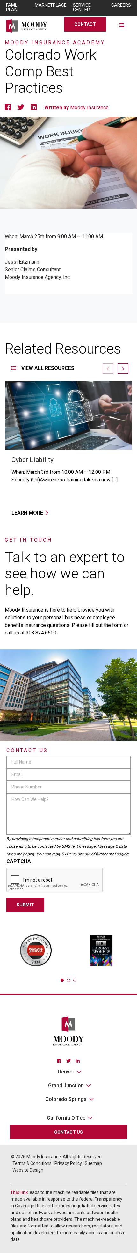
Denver (66, 1072)
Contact (85, 24)
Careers (121, 5)
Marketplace (51, 5)
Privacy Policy (68, 1163)
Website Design (27, 1170)
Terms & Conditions (32, 1163)
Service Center (82, 7)
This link (19, 1192)
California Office (66, 1118)
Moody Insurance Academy (55, 43)
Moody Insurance (89, 108)
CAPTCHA (18, 861)
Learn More (27, 513)
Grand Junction (66, 1085)
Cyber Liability (32, 460)
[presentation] (54, 880)
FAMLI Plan (12, 7)
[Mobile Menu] (121, 24)
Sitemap (93, 1163)
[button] (123, 368)
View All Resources (47, 368)
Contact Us (68, 1132)
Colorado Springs (66, 1099)
